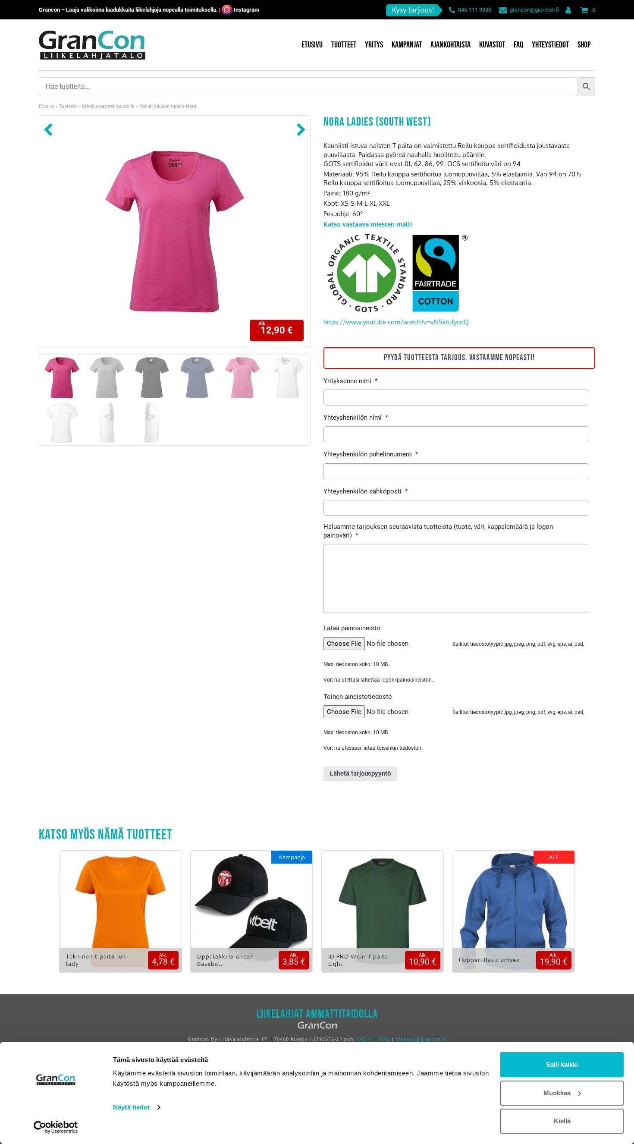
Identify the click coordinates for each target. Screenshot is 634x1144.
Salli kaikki (562, 1064)
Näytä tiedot (131, 1107)
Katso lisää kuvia (120, 918)
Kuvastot (492, 45)
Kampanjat (407, 45)
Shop (584, 45)
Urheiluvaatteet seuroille (108, 106)
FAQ (518, 45)
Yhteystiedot (550, 45)
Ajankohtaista (450, 45)
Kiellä (562, 1121)
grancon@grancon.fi (534, 9)
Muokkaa (557, 1093)
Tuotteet (343, 45)
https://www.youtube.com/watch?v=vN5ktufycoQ (396, 321)
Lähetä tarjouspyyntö (360, 773)
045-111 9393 (474, 9)
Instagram (246, 9)
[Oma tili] (566, 9)
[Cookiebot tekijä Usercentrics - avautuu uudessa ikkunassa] (56, 1127)
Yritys (374, 45)
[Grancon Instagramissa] (227, 9)
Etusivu (312, 45)
